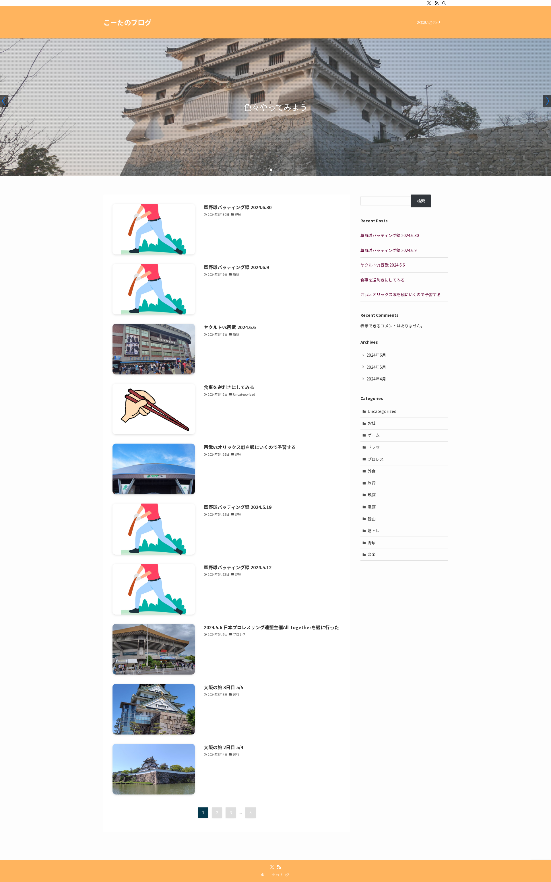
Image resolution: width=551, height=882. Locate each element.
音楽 (372, 554)
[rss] (436, 3)
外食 (372, 471)
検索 (421, 201)
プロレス (376, 459)
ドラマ (374, 447)
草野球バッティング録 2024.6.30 (389, 235)
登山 (372, 519)
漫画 (372, 507)
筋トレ (374, 530)
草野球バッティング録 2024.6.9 (388, 250)
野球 (372, 542)
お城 (372, 423)
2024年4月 (376, 379)
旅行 (372, 483)
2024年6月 (376, 355)
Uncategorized (382, 411)
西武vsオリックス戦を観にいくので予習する (400, 294)
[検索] (444, 3)
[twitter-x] (429, 3)
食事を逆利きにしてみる (382, 280)
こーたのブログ (127, 22)
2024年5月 (376, 367)
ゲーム (374, 435)
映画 (372, 495)
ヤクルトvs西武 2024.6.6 (382, 265)
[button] (266, 170)
